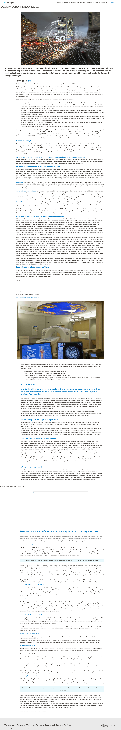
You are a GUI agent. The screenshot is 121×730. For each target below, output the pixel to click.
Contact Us (104, 2)
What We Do (67, 2)
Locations (89, 2)
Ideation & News (81, 2)
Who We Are (60, 2)
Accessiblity (43, 728)
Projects (73, 2)
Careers (98, 2)
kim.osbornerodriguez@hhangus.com (27, 297)
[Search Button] (115, 2)
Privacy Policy (37, 728)
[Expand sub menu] (93, 3)
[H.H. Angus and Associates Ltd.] (9, 2)
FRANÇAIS (111, 2)
